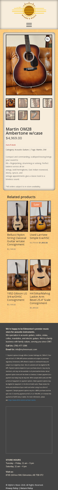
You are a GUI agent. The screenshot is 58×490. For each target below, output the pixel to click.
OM (44, 149)
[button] (47, 39)
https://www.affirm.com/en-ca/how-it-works (21, 400)
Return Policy (27, 488)
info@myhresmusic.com (26, 349)
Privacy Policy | (13, 488)
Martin (39, 149)
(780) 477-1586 (20, 345)
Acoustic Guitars (22, 149)
